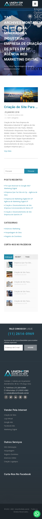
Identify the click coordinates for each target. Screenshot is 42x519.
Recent (18, 257)
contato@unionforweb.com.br (17, 393)
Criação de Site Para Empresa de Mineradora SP (21, 107)
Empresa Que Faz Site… (23, 263)
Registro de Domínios (13, 236)
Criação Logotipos (11, 461)
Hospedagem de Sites (13, 232)
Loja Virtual (8, 418)
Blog (11, 66)
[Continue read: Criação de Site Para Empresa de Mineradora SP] (21, 102)
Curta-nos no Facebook (17, 244)
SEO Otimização (10, 447)
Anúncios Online (10, 458)
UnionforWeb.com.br (22, 509)
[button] (36, 513)
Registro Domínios (11, 454)
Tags (27, 257)
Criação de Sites (10, 415)
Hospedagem (9, 451)
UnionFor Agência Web (15, 115)
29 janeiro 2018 (12, 112)
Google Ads (8, 422)
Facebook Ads (9, 426)
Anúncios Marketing (12, 229)
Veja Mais (7, 151)
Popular (8, 257)
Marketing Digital (10, 429)
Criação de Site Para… (22, 272)
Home (6, 66)
